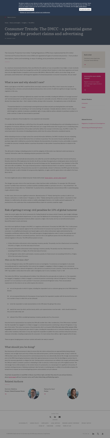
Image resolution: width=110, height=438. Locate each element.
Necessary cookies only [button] (26, 9)
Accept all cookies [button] (85, 9)
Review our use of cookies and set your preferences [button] (35, 12)
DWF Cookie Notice (81, 6)
